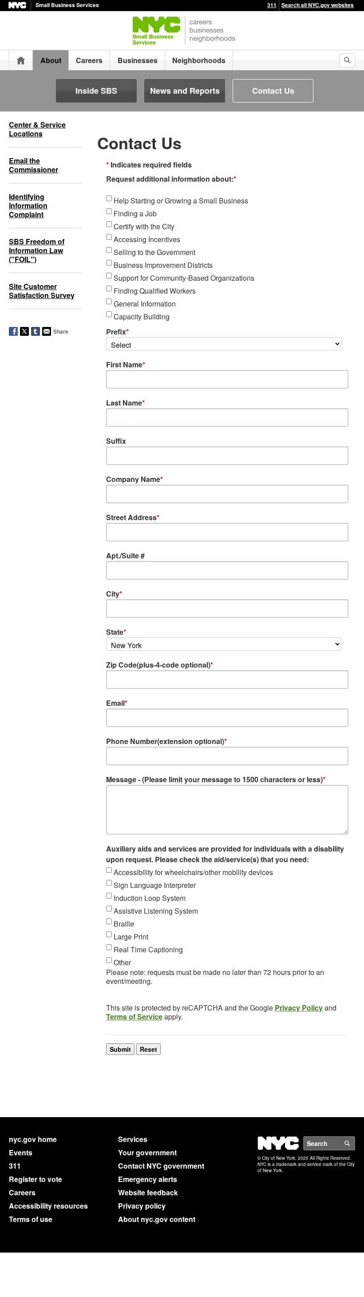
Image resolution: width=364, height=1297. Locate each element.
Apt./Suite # (125, 555)
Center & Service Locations (37, 129)
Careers (89, 60)
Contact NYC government (161, 1166)
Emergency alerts (147, 1179)
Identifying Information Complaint (28, 205)
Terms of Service (134, 1016)
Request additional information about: (171, 179)
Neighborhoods (199, 60)
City (114, 594)
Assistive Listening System (156, 911)
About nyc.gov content (156, 1219)
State (116, 632)
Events (20, 1152)
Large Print (131, 936)
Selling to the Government (154, 252)
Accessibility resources (48, 1206)
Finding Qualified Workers (155, 291)
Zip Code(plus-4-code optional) (159, 665)
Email (116, 703)
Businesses (138, 60)
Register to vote (35, 1179)
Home (20, 60)
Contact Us (273, 90)
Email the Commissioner (33, 165)
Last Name (125, 403)
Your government (147, 1152)
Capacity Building (142, 316)
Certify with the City (144, 226)
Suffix (116, 441)
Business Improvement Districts (163, 265)
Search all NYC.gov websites (317, 5)
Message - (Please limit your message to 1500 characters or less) (215, 779)
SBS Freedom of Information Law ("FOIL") (36, 250)
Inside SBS (96, 90)
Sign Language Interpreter (155, 885)
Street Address (132, 517)
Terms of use (30, 1219)
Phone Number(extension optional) (166, 741)
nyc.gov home (33, 1139)
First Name (125, 364)
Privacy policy (142, 1206)
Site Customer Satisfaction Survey (42, 290)
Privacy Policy (299, 1008)
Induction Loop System (150, 898)
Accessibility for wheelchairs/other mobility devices (193, 872)
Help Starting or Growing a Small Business (181, 200)
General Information (145, 303)
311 (272, 5)
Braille (124, 924)
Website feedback (148, 1192)
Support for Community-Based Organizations (184, 278)
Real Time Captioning (148, 949)
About (50, 60)
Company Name (134, 479)
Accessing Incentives (147, 239)
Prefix (117, 331)
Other (122, 962)
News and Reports (185, 90)
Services (132, 1139)
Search (354, 1143)
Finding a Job (135, 213)
